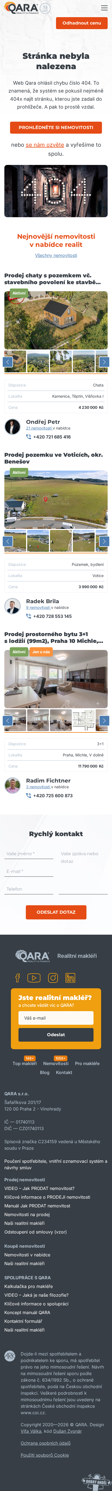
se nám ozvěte (45, 145)
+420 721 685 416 (52, 437)
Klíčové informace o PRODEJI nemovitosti (47, 1197)
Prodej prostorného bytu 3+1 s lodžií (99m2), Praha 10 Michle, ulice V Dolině (51, 638)
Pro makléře (87, 1063)
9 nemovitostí (38, 607)
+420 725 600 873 (53, 795)
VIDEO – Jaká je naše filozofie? (36, 1295)
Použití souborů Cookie (45, 1455)
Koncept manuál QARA (27, 1312)
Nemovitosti (56, 1063)
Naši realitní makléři (24, 1223)
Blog (44, 1072)
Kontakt (64, 1072)
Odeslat (56, 1034)
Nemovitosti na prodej (27, 1214)
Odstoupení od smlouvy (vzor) (35, 1232)
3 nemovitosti (38, 786)
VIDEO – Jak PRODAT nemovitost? (39, 1188)
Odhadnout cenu (82, 23)
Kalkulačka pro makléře (28, 1286)
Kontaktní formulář (23, 1321)
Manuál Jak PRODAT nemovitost (37, 1205)
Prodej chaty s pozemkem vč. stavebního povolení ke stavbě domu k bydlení (50, 279)
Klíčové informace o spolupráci (36, 1303)
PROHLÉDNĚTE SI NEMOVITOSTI (56, 127)
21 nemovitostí (39, 428)
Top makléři (25, 1063)
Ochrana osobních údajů (45, 1443)
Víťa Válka (31, 1431)
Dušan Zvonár (67, 1431)
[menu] (104, 7)
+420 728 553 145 (52, 616)
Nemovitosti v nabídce (27, 1254)
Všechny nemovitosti (56, 255)
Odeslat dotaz (56, 912)
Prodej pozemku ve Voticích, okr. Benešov (53, 458)
